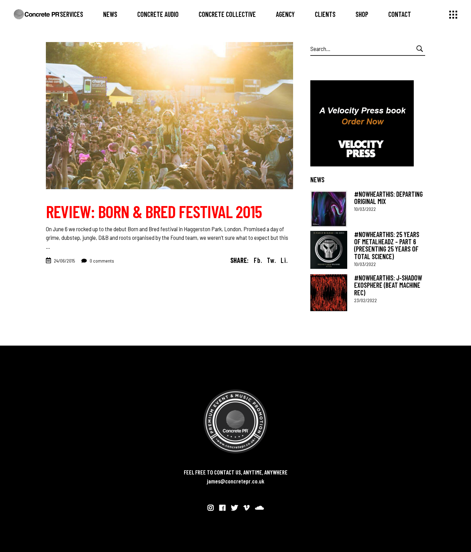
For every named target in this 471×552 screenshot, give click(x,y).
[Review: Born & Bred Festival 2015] (169, 115)
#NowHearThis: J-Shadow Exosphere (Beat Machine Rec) (388, 285)
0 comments (101, 261)
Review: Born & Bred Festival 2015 (154, 211)
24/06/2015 (64, 261)
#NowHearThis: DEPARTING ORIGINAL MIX (388, 197)
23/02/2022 (365, 300)
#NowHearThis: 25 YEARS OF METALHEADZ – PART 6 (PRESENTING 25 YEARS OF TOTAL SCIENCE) (386, 245)
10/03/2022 (365, 209)
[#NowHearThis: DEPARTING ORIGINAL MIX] (328, 209)
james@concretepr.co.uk (235, 481)
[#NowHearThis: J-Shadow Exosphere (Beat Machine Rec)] (328, 292)
